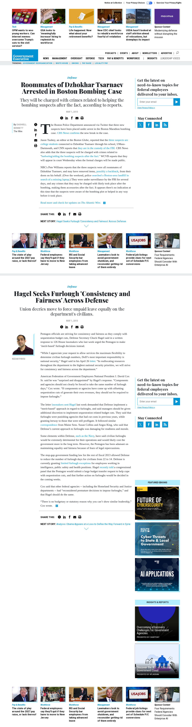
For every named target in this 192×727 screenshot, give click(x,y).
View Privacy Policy (145, 108)
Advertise (166, 53)
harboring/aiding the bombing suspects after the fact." (71, 156)
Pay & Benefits (115, 58)
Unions (75, 63)
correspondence (48, 424)
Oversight (76, 58)
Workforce (133, 58)
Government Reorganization (37, 63)
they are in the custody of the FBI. (96, 148)
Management (59, 58)
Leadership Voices (170, 58)
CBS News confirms (68, 132)
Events (124, 53)
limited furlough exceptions (76, 463)
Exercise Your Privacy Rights (169, 3)
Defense (90, 58)
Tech (101, 58)
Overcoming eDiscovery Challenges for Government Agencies (153, 630)
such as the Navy (85, 435)
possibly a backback (107, 171)
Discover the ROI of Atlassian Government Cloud (154, 669)
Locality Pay (101, 63)
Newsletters (149, 53)
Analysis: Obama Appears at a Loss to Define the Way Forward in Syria (93, 524)
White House (62, 63)
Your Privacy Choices (135, 3)
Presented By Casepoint (148, 637)
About (135, 53)
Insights (152, 58)
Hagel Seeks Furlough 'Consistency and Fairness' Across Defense (91, 221)
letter (92, 361)
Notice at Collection (113, 3)
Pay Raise (86, 63)
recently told (106, 467)
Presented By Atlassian (148, 674)
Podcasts (110, 53)
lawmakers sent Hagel (64, 404)
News (46, 58)
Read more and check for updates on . (71, 202)
